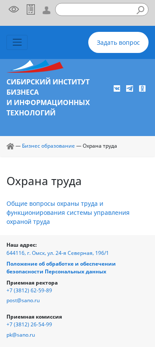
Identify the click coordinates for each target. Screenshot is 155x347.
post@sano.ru (23, 300)
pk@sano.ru (20, 334)
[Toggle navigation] (17, 42)
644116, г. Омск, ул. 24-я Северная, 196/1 (57, 253)
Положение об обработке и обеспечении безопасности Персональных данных (61, 267)
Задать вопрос (118, 42)
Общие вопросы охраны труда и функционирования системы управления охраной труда (68, 212)
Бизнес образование (48, 145)
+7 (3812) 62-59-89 (29, 290)
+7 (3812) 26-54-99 (29, 324)
